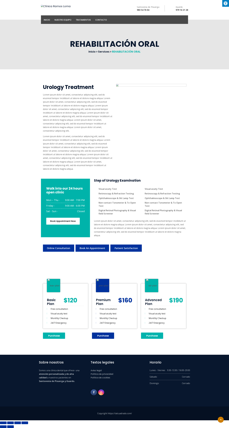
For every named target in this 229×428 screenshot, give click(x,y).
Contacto (101, 19)
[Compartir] (17, 422)
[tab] (58, 248)
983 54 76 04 (143, 9)
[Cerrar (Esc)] (24, 422)
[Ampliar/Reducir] (3, 422)
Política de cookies (100, 377)
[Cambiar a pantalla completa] (10, 422)
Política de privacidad (102, 374)
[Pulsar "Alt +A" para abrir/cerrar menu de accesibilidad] (225, 3)
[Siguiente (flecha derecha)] (10, 426)
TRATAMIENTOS (83, 19)
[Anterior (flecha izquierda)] (3, 426)
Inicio (47, 19)
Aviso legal (96, 370)
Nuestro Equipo (62, 19)
